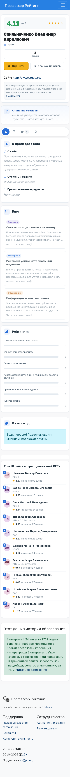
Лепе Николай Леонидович (30, 502)
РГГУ (11, 44)
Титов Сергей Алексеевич (30, 516)
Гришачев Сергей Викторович (32, 574)
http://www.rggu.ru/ (27, 77)
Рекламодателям (48, 729)
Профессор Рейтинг (22, 5)
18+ (24, 755)
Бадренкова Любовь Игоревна (32, 487)
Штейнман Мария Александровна (35, 589)
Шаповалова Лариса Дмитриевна (35, 531)
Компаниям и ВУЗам (51, 723)
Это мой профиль (49, 65)
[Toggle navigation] (63, 5)
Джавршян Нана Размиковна (32, 545)
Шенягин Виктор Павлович (30, 473)
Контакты (9, 733)
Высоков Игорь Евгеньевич (30, 560)
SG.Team (47, 707)
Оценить (18, 65)
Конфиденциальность (18, 739)
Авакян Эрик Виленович (29, 603)
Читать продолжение (31, 670)
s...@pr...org (13, 95)
